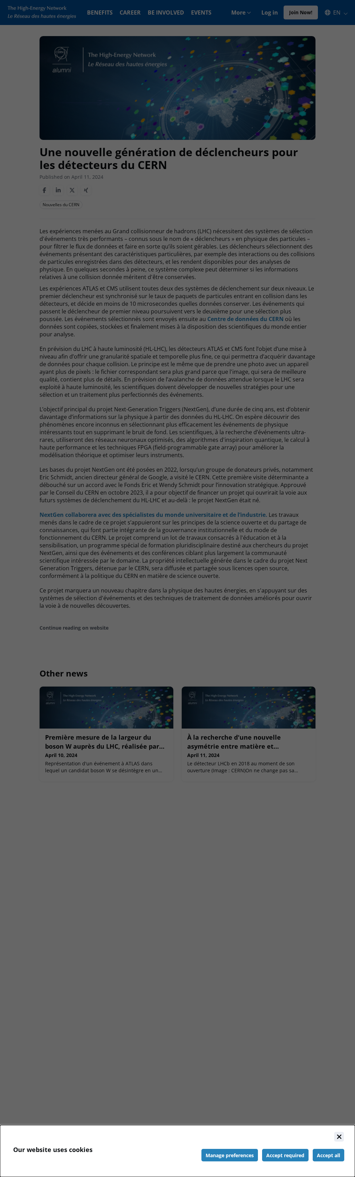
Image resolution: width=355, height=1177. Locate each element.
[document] (177, 1151)
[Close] (339, 1137)
